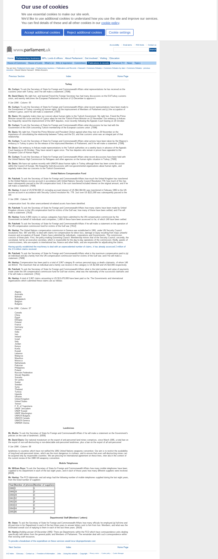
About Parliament (74, 58)
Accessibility (114, 45)
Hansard (81, 68)
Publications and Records (66, 68)
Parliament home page (25, 68)
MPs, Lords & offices (52, 58)
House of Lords (35, 63)
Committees (80, 63)
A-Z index (10, 554)
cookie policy (110, 23)
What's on (49, 63)
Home (11, 58)
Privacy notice (94, 553)
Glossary (19, 554)
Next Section (15, 547)
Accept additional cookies (42, 32)
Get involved (91, 58)
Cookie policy (105, 553)
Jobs (59, 554)
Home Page (122, 76)
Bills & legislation (64, 63)
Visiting (103, 58)
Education (114, 58)
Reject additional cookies (84, 32)
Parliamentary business (28, 58)
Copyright (83, 554)
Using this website (70, 554)
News (129, 63)
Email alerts (127, 45)
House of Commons (17, 63)
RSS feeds (140, 45)
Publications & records (98, 63)
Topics (138, 63)
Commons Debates (94, 68)
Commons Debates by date (114, 68)
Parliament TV (118, 63)
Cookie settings (120, 32)
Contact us (152, 45)
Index (68, 76)
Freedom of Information (46, 554)
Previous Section (17, 76)
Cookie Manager (118, 553)
